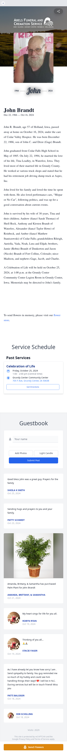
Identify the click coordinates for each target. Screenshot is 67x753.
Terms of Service (42, 739)
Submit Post (33, 460)
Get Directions (33, 387)
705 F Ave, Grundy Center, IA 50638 (31, 380)
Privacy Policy (25, 739)
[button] (33, 555)
